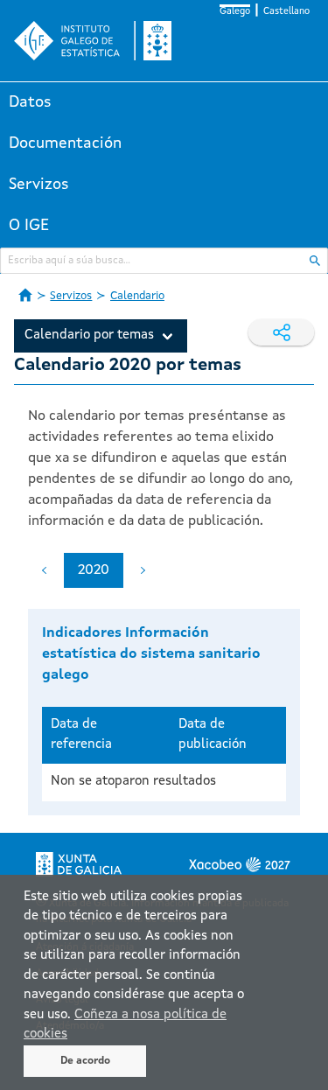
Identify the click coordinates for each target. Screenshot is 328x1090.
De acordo (85, 1061)
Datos (30, 102)
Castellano (286, 12)
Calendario (137, 296)
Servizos (39, 184)
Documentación (65, 143)
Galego (235, 12)
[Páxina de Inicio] (25, 295)
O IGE (29, 226)
